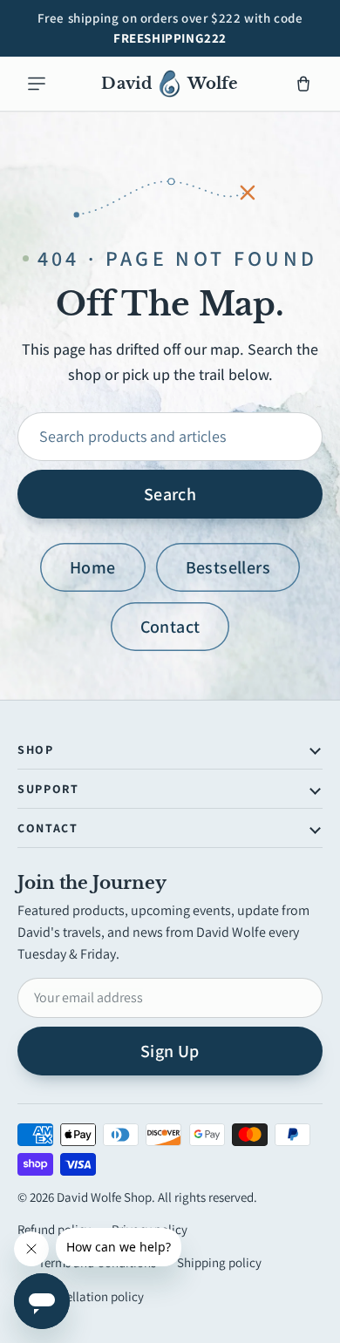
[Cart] (303, 83)
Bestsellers (228, 567)
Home (93, 567)
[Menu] (36, 83)
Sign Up (170, 1051)
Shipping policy (219, 1262)
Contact (170, 626)
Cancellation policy (91, 1296)
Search (170, 494)
